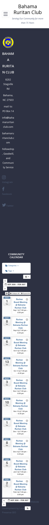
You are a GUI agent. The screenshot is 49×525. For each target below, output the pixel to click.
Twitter (10, 205)
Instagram (7, 182)
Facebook (7, 194)
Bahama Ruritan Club (27, 9)
